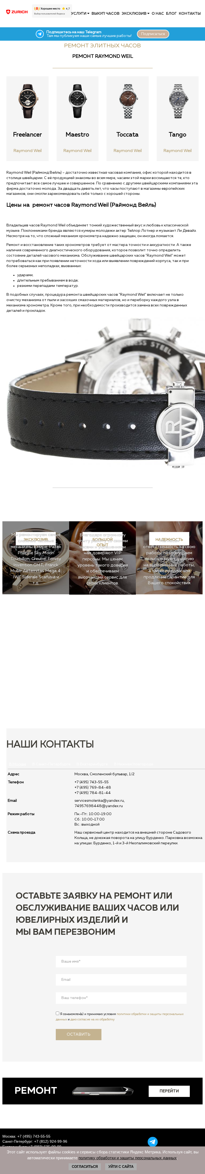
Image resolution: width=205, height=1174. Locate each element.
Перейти (169, 1091)
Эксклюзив (134, 14)
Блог (171, 14)
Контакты (190, 14)
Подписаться (153, 34)
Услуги (79, 14)
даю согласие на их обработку (92, 1019)
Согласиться (85, 1167)
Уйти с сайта (120, 1167)
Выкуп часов (106, 14)
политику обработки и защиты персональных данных (127, 1158)
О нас (158, 14)
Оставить (78, 1034)
